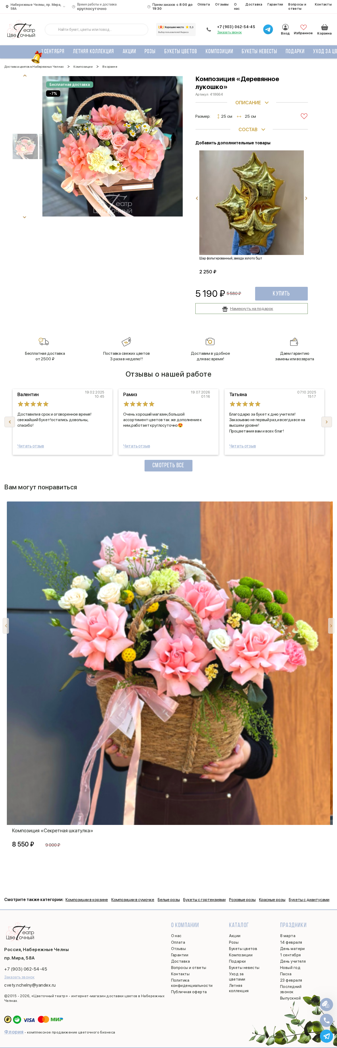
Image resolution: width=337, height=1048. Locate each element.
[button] (326, 422)
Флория (14, 1032)
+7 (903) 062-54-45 (236, 26)
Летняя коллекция (93, 52)
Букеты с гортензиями (204, 899)
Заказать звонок (229, 32)
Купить (281, 294)
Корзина (324, 27)
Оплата (203, 4)
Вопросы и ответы (297, 6)
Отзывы (222, 4)
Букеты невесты (259, 52)
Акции (129, 52)
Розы (150, 52)
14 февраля (291, 942)
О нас (237, 6)
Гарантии (275, 4)
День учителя (293, 961)
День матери (292, 948)
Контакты (323, 4)
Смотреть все (168, 466)
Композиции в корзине (87, 899)
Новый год (290, 967)
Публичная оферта (189, 992)
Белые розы (169, 899)
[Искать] (53, 29)
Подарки (295, 52)
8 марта (287, 935)
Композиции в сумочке (132, 899)
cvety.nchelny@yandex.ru (30, 985)
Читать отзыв (30, 446)
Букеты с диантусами (309, 899)
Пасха (285, 974)
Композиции (219, 52)
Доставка (253, 4)
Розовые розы (242, 899)
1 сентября (53, 52)
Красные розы (272, 899)
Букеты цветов (180, 52)
